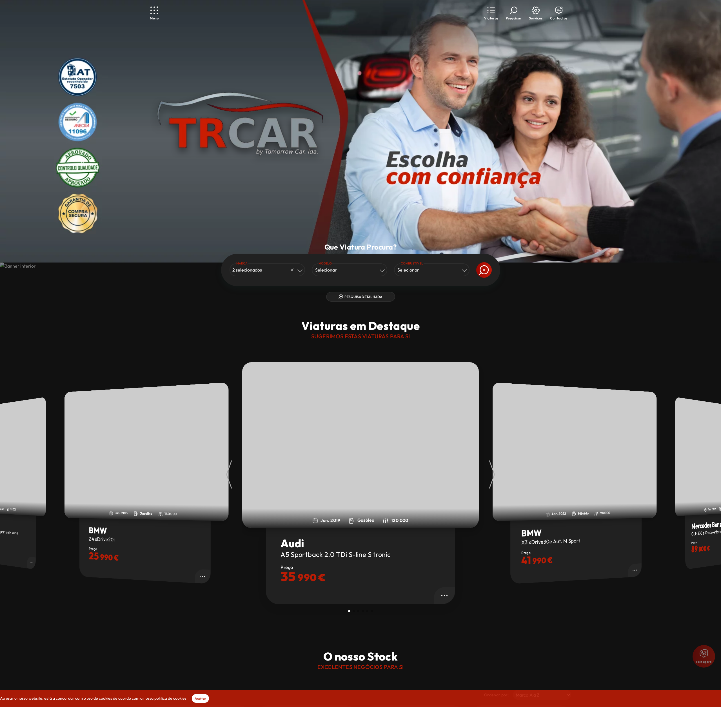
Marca (242, 263)
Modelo (325, 263)
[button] (491, 13)
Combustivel (412, 263)
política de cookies (170, 698)
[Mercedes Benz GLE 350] (575, 451)
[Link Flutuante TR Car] (240, 126)
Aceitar (200, 698)
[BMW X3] (360, 445)
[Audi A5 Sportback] (146, 451)
